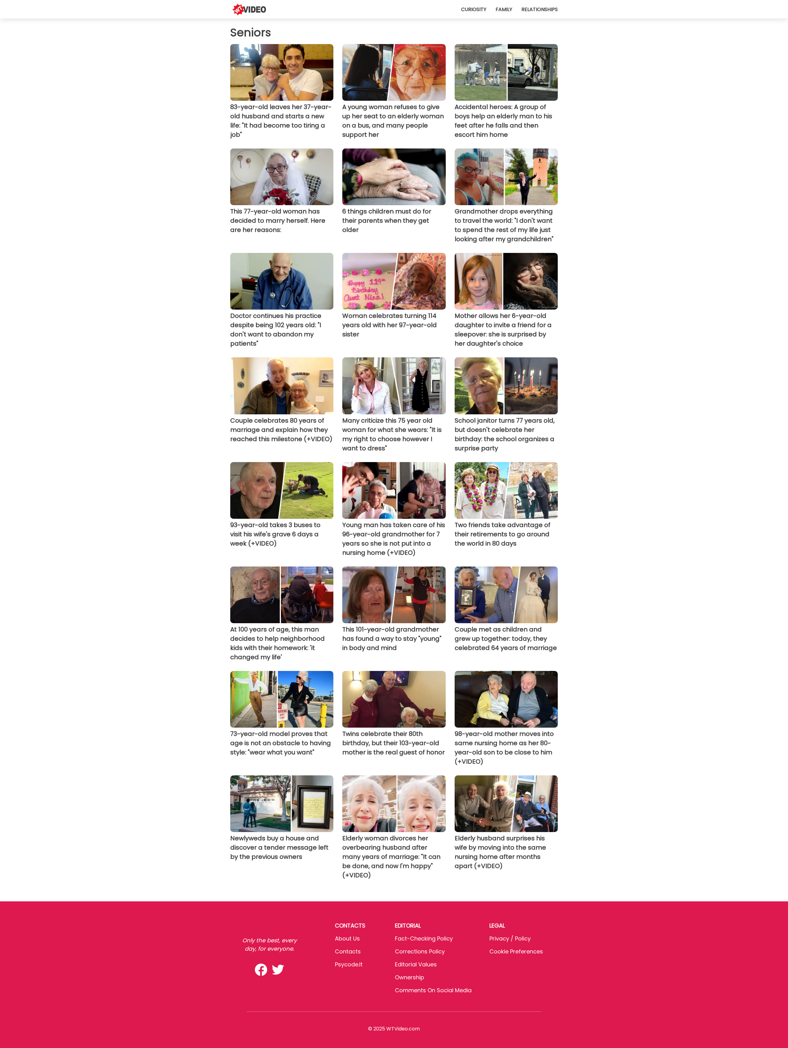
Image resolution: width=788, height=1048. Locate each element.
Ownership (409, 977)
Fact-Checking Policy (424, 938)
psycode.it (349, 964)
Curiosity (473, 9)
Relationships (539, 9)
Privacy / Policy (510, 938)
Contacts (348, 951)
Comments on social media (433, 990)
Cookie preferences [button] (516, 951)
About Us (347, 938)
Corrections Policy (420, 951)
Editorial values (416, 964)
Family (504, 9)
